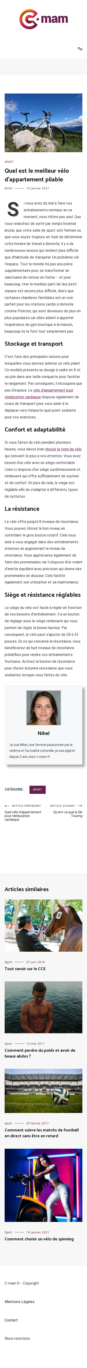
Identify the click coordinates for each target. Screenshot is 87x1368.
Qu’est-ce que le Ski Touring (66, 811)
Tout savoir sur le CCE (25, 968)
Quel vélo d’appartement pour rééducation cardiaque (23, 812)
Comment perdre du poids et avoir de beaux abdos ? (40, 1053)
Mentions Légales (20, 1301)
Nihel (8, 188)
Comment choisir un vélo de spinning (39, 1239)
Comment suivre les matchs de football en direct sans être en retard (42, 1133)
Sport (9, 162)
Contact (11, 1320)
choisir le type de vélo (63, 449)
